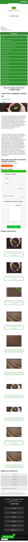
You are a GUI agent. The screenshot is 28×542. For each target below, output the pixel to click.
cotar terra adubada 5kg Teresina (14, 419)
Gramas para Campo (6, 67)
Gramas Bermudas (5, 57)
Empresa (14, 512)
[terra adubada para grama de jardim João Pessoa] (14, 431)
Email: (7, 183)
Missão (14, 517)
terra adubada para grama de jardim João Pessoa (14, 442)
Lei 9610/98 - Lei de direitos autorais (17, 494)
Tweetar (4, 102)
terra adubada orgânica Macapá (14, 466)
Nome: (7, 178)
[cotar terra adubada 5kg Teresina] (14, 408)
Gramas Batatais (5, 53)
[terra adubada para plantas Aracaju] (14, 363)
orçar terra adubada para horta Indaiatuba (14, 278)
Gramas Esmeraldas (6, 60)
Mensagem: (19, 205)
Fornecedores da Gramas (7, 50)
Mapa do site (14, 529)
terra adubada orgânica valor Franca (14, 350)
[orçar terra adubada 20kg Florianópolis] (14, 242)
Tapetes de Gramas (5, 80)
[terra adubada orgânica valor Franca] (14, 340)
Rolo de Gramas (5, 77)
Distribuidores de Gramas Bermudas (9, 46)
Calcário (3, 36)
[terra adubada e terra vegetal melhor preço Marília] (14, 291)
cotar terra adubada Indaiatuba (14, 396)
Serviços (14, 33)
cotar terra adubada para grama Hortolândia (14, 327)
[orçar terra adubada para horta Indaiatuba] (14, 267)
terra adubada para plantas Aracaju (14, 373)
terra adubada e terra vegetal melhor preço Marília (14, 302)
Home (14, 508)
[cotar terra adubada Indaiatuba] (14, 386)
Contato (14, 525)
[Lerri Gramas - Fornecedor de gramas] (14, 8)
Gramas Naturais (5, 63)
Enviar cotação (14, 226)
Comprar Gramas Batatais (7, 40)
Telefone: (21, 188)
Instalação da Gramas (6, 70)
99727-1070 (15, 16)
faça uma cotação (7, 165)
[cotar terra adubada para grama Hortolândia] (14, 316)
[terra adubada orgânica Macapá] (14, 456)
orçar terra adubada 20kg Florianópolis (14, 254)
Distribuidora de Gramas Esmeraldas (9, 43)
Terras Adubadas (5, 83)
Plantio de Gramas (5, 73)
